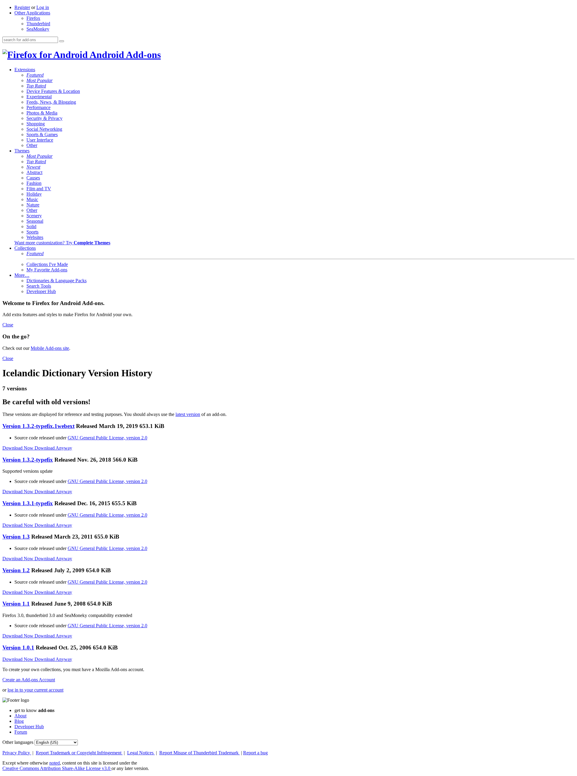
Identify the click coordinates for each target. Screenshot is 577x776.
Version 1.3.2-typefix (27, 460)
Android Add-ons (124, 54)
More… (21, 275)
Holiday (34, 194)
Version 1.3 (16, 536)
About (20, 715)
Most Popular (39, 80)
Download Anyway (53, 448)
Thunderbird (38, 23)
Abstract (34, 172)
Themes (21, 150)
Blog (19, 721)
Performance (38, 107)
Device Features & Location (53, 91)
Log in (42, 7)
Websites (34, 237)
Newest (33, 167)
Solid (31, 226)
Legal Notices (141, 752)
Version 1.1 (16, 603)
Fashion (33, 183)
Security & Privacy (44, 118)
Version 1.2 (16, 570)
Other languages (17, 742)
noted (54, 762)
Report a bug (255, 752)
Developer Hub (41, 291)
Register (22, 7)
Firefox (33, 18)
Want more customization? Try (62, 242)
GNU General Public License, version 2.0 (107, 437)
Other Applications (32, 12)
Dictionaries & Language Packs (56, 280)
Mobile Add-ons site (50, 348)
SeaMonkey (37, 29)
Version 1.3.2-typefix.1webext (38, 426)
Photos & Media (41, 112)
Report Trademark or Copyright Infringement (79, 752)
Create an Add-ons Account (28, 679)
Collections (25, 248)
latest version (188, 414)
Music (32, 199)
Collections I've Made (47, 264)
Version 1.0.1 (18, 647)
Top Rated (36, 85)
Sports (32, 231)
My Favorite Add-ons (46, 269)
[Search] (61, 41)
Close (7, 324)
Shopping (35, 123)
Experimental (39, 96)
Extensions (24, 69)
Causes (33, 177)
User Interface (39, 139)
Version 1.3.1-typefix (27, 503)
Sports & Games (42, 134)
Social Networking (44, 129)
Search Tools (38, 286)
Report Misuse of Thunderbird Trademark (199, 752)
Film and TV (38, 188)
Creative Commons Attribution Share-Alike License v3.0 (56, 768)
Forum (20, 732)
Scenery (34, 215)
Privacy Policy (16, 752)
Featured (35, 75)
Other (31, 145)
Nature (32, 204)
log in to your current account (35, 689)
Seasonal (34, 221)
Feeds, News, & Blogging (51, 102)
